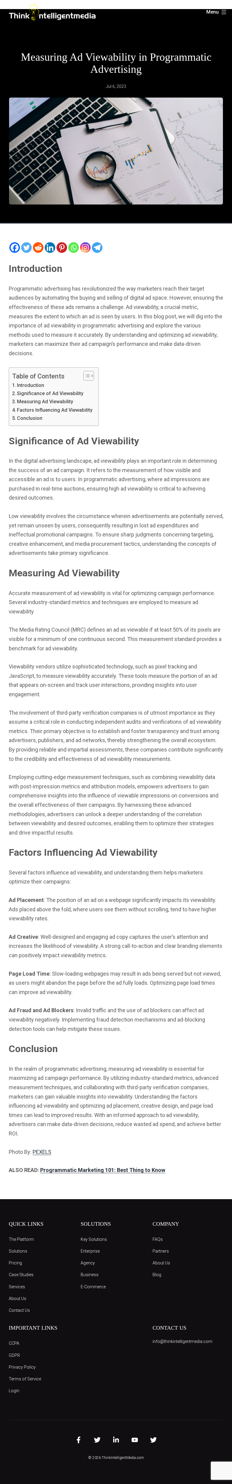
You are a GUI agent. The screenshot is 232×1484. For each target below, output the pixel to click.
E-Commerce (93, 1286)
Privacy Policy (22, 1367)
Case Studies (21, 1274)
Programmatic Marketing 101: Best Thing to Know (102, 1170)
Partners (161, 1251)
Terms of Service (25, 1378)
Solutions (18, 1251)
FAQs (158, 1239)
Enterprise (90, 1251)
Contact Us (19, 1310)
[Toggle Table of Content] (85, 376)
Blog (157, 1274)
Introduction (30, 385)
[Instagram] (85, 247)
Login (14, 1390)
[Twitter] (26, 247)
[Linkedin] (50, 247)
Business (89, 1274)
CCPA (14, 1343)
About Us (17, 1298)
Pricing (15, 1262)
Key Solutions (94, 1239)
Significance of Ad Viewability (50, 393)
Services (17, 1286)
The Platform (21, 1239)
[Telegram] (97, 247)
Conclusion (29, 418)
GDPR (14, 1355)
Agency (88, 1262)
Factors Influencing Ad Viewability (54, 410)
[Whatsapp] (73, 247)
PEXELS (42, 1152)
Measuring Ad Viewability (45, 401)
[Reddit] (38, 247)
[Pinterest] (61, 247)
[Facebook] (14, 247)
